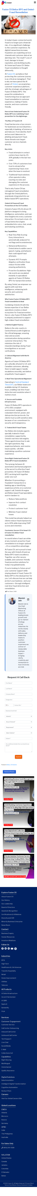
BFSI (3, 960)
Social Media (6, 1046)
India (3, 1130)
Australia (4, 1137)
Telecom (4, 985)
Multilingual (5, 1063)
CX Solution (14, 764)
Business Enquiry (7, 933)
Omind (15, 84)
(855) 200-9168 (8, 1148)
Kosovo (4, 1120)
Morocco (4, 1116)
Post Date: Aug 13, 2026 (12, 787)
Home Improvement (8, 978)
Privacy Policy (29, 1183)
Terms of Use (8, 1185)
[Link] (6, 2)
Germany (4, 1123)
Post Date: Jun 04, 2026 (11, 813)
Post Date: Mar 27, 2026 (12, 864)
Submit (18, 757)
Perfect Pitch (6, 1091)
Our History (5, 900)
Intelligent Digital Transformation (13, 1084)
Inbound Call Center (8, 1032)
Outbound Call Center (9, 1035)
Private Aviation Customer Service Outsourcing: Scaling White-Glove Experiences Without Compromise (17, 859)
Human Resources (8, 937)
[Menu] (34, 2)
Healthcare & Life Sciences (11, 967)
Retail (3, 974)
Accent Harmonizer (8, 997)
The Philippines (7, 1134)
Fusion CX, (11, 74)
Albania (4, 1113)
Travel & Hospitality (8, 971)
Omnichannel (6, 1067)
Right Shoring (6, 1060)
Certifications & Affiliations (11, 914)
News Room (5, 925)
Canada (4, 1161)
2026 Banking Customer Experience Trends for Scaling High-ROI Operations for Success (19, 807)
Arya (3, 1011)
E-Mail (3, 1049)
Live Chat (4, 1042)
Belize (8, 764)
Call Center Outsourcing (10, 1028)
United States (6, 1158)
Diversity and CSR (7, 918)
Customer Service (8, 1025)
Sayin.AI (4, 1004)
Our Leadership (7, 904)
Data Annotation (7, 1080)
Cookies (30, 1185)
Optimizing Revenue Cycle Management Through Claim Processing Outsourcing (19, 781)
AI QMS (4, 1000)
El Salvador (5, 1172)
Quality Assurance (7, 1071)
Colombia (4, 1169)
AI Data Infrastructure (9, 993)
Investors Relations (8, 940)
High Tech (5, 964)
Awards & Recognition (9, 911)
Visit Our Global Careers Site (11, 1098)
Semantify (5, 1008)
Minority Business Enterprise (11, 921)
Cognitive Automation (9, 1087)
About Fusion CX (7, 897)
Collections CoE (7, 1053)
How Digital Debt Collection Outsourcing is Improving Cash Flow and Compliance (19, 833)
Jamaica (4, 1165)
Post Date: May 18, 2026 (12, 839)
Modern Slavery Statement (20, 1185)
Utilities (4, 982)
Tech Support (6, 1039)
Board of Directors (8, 907)
